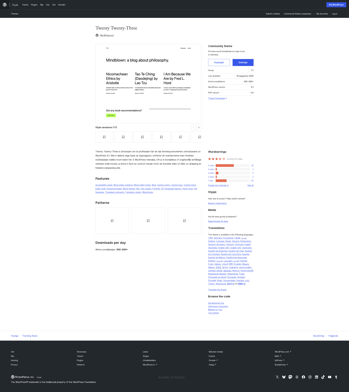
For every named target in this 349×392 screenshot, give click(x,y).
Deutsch (230, 244)
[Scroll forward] (198, 127)
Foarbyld (219, 62)
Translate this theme (217, 290)
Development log (216, 303)
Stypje (146, 356)
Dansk (228, 241)
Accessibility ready (103, 185)
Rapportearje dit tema (218, 221)
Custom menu (190, 185)
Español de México (216, 257)
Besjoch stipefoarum (217, 203)
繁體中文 (242, 284)
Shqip (219, 280)
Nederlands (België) (217, 274)
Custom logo (177, 185)
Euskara (211, 261)
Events (212, 356)
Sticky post (188, 188)
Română (241, 277)
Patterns (81, 365)
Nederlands (233, 274)
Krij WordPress (336, 5)
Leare (145, 352)
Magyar (245, 264)
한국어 (225, 267)
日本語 (218, 267)
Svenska (240, 280)
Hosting (14, 360)
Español (245, 254)
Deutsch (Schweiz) (216, 244)
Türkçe (211, 284)
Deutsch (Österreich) (241, 241)
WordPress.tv (150, 365)
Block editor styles (142, 185)
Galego (217, 264)
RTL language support (171, 188)
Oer (12, 352)
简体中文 (231, 284)
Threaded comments (114, 192)
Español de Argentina (218, 251)
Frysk (210, 264)
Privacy (14, 365)
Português (231, 277)
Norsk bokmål (247, 270)
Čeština (211, 241)
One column (146, 188)
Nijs (137, 188)
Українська (221, 284)
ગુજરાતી (225, 264)
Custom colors (163, 185)
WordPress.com (283, 352)
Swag (212, 365)
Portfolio (156, 188)
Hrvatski (237, 264)
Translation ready (133, 192)
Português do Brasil (217, 277)
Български (228, 238)
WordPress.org (107, 35)
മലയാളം (227, 270)
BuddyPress (281, 365)
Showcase (81, 352)
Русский (212, 280)
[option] (112, 221)
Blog (154, 185)
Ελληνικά (239, 244)
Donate (213, 360)
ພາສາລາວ (233, 267)
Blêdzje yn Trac (215, 309)
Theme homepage (216, 98)
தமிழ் (247, 280)
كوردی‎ (243, 238)
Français (243, 261)
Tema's (80, 356)
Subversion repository (218, 306)
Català (237, 238)
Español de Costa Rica (231, 254)
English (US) (235, 248)
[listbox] (148, 221)
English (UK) (223, 248)
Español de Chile (236, 251)
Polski (241, 274)
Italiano (211, 267)
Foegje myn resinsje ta (218, 185)
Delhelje (243, 62)
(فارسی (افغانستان (227, 261)
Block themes (129, 188)
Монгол (236, 270)
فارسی (220, 261)
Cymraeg (220, 241)
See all (250, 185)
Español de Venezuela (237, 257)
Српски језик (229, 280)
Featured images (114, 188)
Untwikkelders (149, 360)
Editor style (100, 188)
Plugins (80, 360)
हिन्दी (231, 264)
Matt (278, 356)
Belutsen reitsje (216, 352)
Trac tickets (213, 313)
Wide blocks (147, 192)
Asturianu (218, 238)
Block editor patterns (123, 185)
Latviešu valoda (215, 270)
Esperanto (247, 248)
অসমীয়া (210, 238)
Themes (14, 14)
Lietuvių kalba (245, 267)
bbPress (280, 360)
